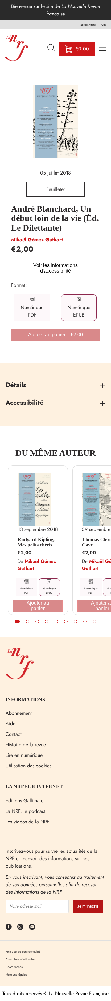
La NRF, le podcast (25, 811)
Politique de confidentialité (23, 951)
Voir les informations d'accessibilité (55, 268)
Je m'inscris (88, 906)
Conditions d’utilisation (20, 959)
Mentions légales (16, 974)
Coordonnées (14, 966)
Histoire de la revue (26, 744)
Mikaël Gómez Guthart (37, 239)
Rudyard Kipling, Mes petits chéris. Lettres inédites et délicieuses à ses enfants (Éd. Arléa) (37, 542)
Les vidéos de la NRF (27, 821)
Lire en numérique (24, 755)
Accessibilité (24, 402)
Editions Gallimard (25, 800)
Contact (14, 734)
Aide (10, 723)
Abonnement (19, 713)
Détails (16, 385)
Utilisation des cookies (28, 765)
